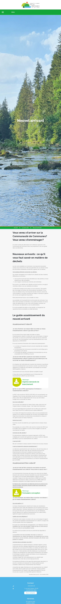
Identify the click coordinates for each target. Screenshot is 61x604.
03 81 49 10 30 (31, 586)
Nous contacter (30, 593)
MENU (13, 12)
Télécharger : (30, 382)
